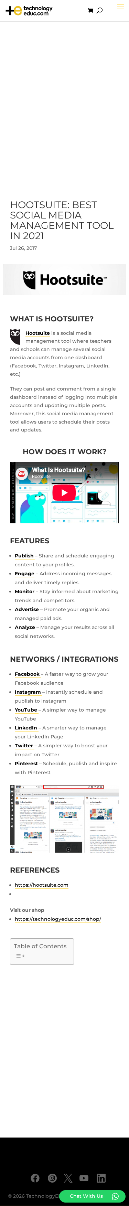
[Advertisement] (64, 104)
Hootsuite (37, 333)
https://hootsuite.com (41, 885)
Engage (24, 573)
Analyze (25, 627)
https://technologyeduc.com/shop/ (58, 919)
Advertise (27, 609)
